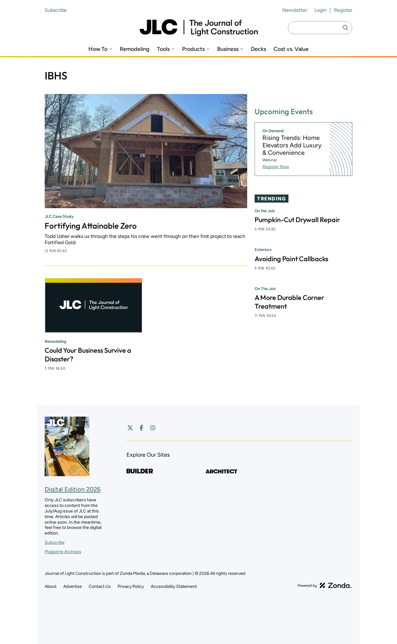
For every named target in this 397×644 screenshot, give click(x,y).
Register (343, 10)
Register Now (275, 166)
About (50, 586)
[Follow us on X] (130, 428)
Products (193, 49)
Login (320, 10)
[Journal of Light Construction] (199, 27)
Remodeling (134, 49)
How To (97, 49)
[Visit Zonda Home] (324, 585)
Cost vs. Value (291, 49)
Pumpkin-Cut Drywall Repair (297, 220)
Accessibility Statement (174, 586)
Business (228, 49)
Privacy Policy (131, 586)
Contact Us (100, 586)
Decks (258, 49)
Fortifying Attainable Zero (91, 226)
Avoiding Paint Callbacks (291, 258)
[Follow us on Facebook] (141, 428)
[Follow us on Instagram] (152, 428)
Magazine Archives (63, 551)
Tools (163, 49)
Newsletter (294, 10)
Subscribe (56, 10)
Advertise (72, 586)
